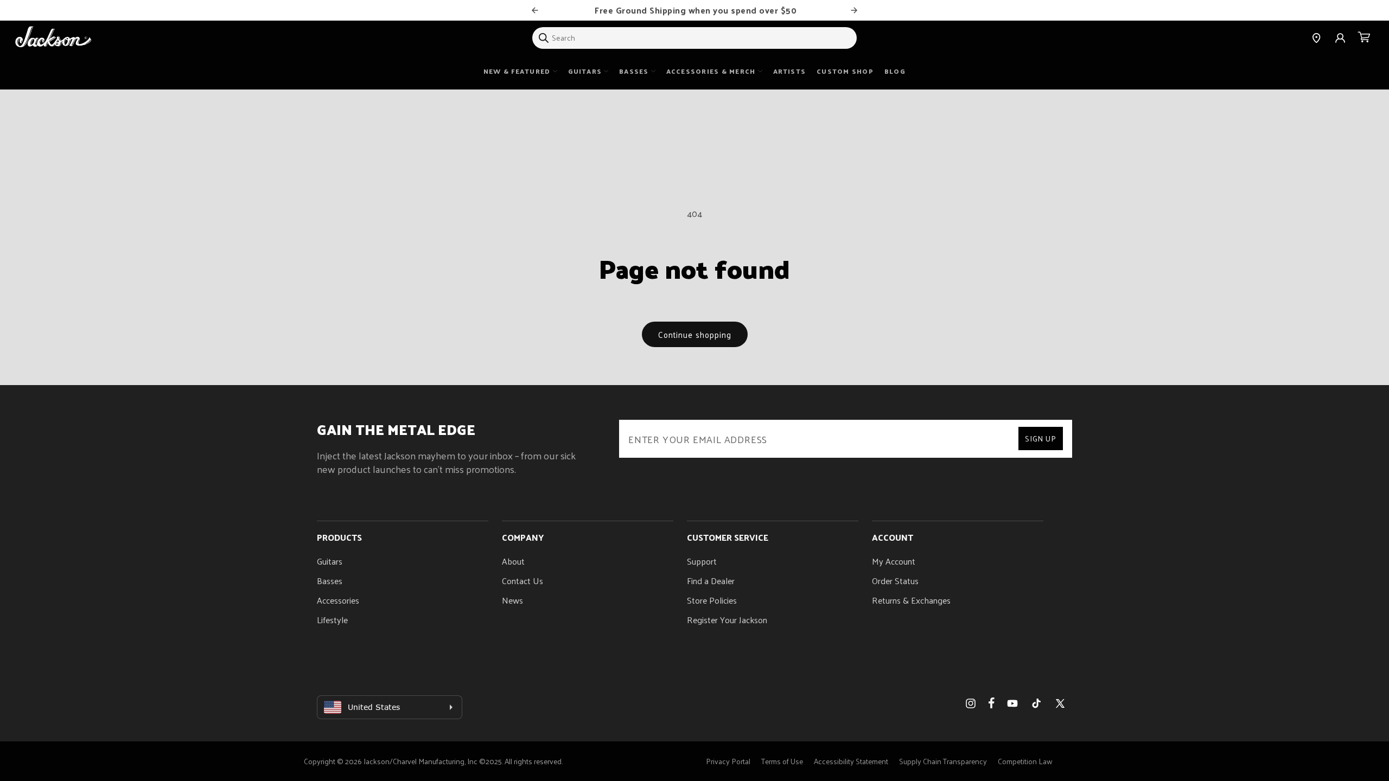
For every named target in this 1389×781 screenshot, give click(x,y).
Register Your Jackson (727, 620)
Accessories (338, 600)
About (513, 561)
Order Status (895, 580)
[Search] (544, 38)
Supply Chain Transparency (943, 761)
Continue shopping (694, 334)
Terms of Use (782, 761)
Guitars (329, 561)
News (512, 600)
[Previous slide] (535, 10)
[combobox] (694, 38)
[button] (1364, 38)
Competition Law (1025, 761)
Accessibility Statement (851, 761)
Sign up (1040, 438)
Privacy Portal (728, 761)
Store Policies (712, 600)
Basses (329, 580)
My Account (893, 561)
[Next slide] (854, 10)
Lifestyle (332, 620)
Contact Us (522, 580)
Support (702, 561)
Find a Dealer (711, 580)
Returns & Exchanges (911, 600)
